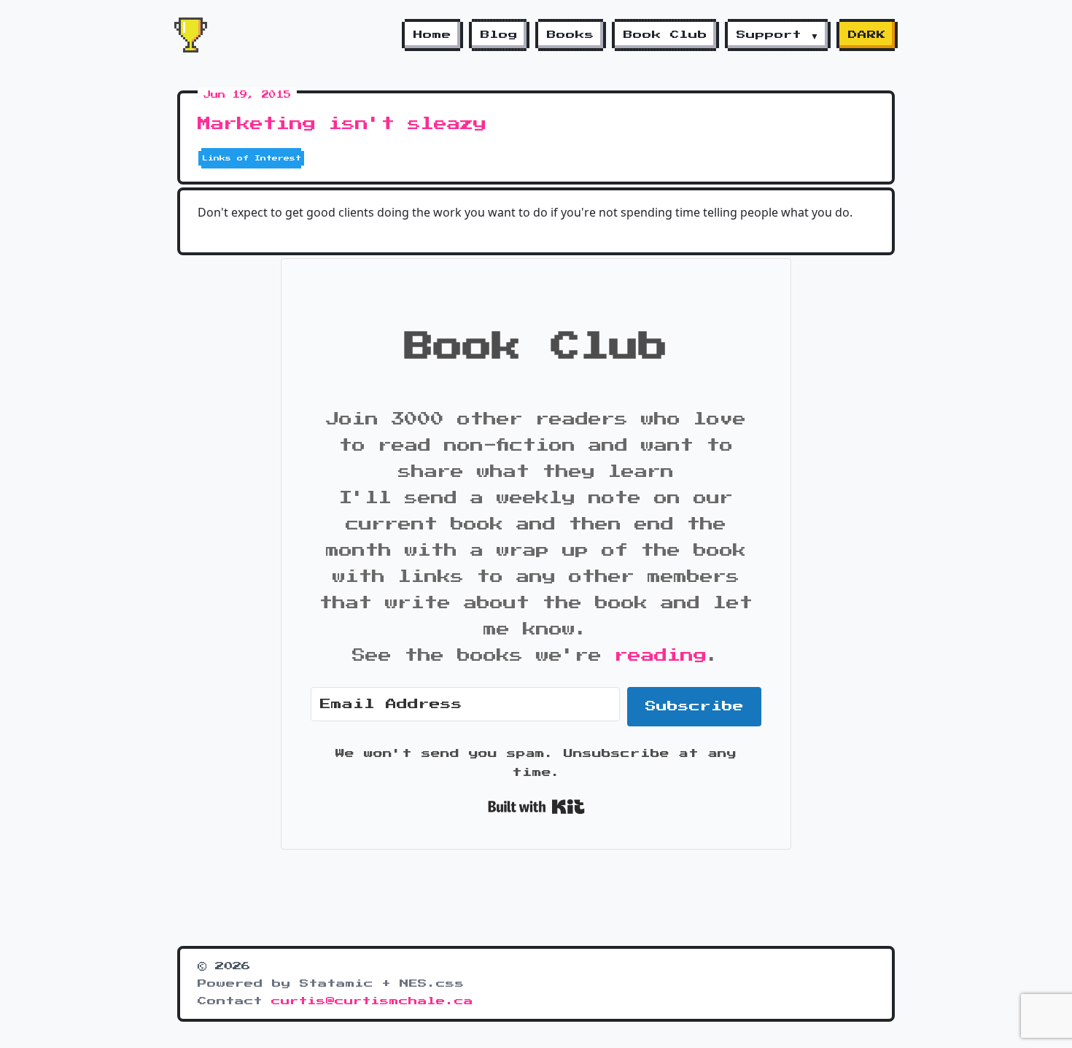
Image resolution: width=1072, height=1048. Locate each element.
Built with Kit (536, 806)
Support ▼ (778, 35)
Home (432, 35)
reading (661, 655)
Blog (499, 35)
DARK (867, 35)
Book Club (665, 35)
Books (570, 35)
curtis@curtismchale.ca (372, 1001)
